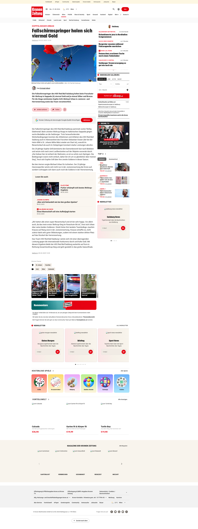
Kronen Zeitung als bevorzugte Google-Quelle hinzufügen (64, 120)
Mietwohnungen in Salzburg (113, 107)
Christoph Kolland (45, 88)
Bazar (114, 2)
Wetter (93, 20)
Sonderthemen (85, 20)
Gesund (95, 14)
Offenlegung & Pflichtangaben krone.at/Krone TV (49, 492)
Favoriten (47, 265)
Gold (37, 269)
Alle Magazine (123, 446)
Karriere (119, 497)
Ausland (103, 14)
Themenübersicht (89, 317)
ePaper (57, 2)
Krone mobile (86, 2)
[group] (39, 286)
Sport (88, 14)
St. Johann (39, 265)
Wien (63, 14)
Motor (117, 14)
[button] (120, 14)
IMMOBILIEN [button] (102, 79)
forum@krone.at (82, 320)
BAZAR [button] (119, 79)
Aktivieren (86, 120)
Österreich (56, 14)
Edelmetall (51, 269)
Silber (43, 269)
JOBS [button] (108, 79)
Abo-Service (38, 502)
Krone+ (47, 14)
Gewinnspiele (76, 2)
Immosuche (97, 2)
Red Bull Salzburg (74, 20)
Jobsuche (106, 2)
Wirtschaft (41, 20)
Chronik (49, 20)
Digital (110, 14)
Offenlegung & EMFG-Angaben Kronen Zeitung (80, 492)
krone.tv (126, 14)
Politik (70, 14)
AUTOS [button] (114, 79)
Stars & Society (79, 14)
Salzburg (35, 40)
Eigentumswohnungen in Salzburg (113, 104)
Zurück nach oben (80, 521)
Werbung (111, 497)
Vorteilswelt (48, 2)
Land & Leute (57, 20)
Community (65, 2)
